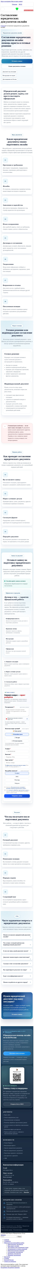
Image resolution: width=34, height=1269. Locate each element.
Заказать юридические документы (13, 1148)
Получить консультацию (17, 1053)
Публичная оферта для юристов (12, 1129)
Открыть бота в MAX (17, 1104)
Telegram (14, 4)
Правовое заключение (14, 1255)
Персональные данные (6, 1229)
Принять (17, 1267)
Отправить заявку (17, 795)
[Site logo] (17, 10)
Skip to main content (16, 1)
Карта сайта (7, 1115)
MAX (20, 4)
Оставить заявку (17, 61)
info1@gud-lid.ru (8, 1170)
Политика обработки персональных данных (15, 1122)
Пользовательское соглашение (18, 787)
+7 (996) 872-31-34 (8, 1175)
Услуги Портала (8, 1143)
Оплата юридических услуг (11, 1117)
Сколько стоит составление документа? (15, 963)
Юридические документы (15, 1244)
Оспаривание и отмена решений (17, 1249)
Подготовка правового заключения (13, 1153)
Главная (3, 26)
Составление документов (15, 1252)
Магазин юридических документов (13, 1150)
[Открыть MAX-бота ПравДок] (17, 1075)
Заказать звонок (28, 10)
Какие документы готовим (17, 66)
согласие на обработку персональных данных (18, 790)
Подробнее (7, 1267)
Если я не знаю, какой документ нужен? (15, 951)
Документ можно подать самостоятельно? (16, 957)
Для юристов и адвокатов (11, 1155)
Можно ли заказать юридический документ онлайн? (16, 936)
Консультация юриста (9, 1145)
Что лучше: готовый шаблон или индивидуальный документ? (13, 944)
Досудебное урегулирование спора (18, 1247)
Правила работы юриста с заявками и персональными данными (14, 1132)
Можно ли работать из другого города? (15, 982)
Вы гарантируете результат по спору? (15, 970)
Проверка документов (14, 1253)
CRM (5, 1158)
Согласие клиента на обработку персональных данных (16, 1126)
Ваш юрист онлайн (13, 1246)
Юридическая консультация (16, 1250)
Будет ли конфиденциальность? (13, 976)
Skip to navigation (6, 1)
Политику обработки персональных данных (16, 788)
